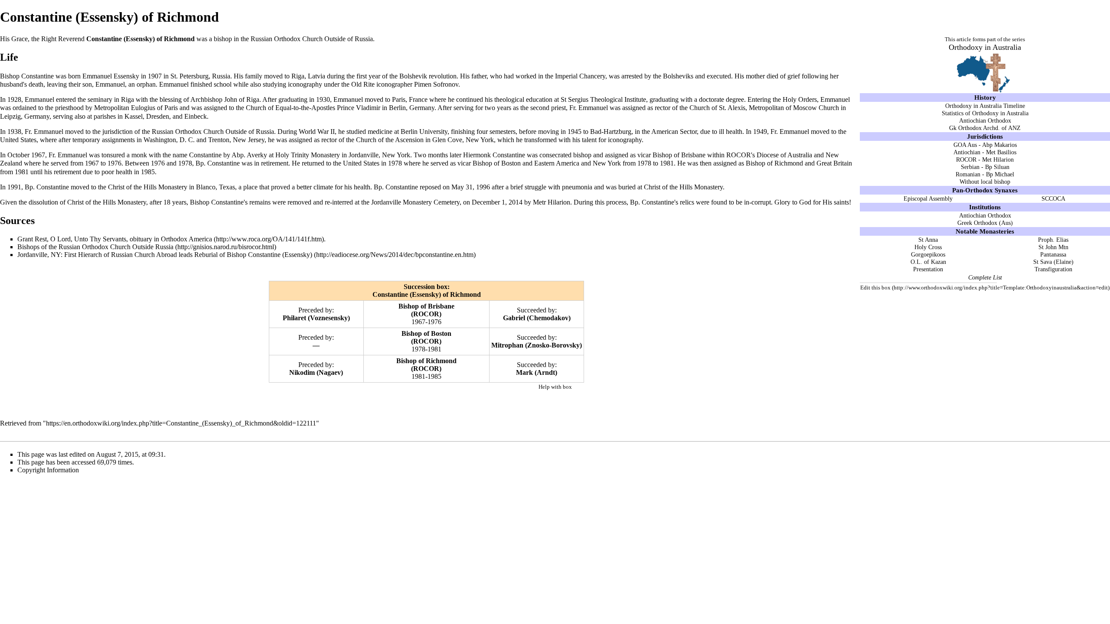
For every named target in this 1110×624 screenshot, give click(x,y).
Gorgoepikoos (928, 254)
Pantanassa (1053, 254)
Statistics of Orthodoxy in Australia (985, 113)
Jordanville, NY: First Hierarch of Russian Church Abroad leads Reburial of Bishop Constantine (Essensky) (164, 254)
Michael (1004, 174)
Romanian (968, 174)
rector (662, 107)
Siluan (1001, 166)
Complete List (985, 277)
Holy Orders (800, 99)
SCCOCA (1053, 198)
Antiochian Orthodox (985, 120)
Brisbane (441, 306)
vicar (644, 155)
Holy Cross (928, 247)
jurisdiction (117, 131)
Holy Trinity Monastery (307, 155)
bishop (223, 38)
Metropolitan (111, 107)
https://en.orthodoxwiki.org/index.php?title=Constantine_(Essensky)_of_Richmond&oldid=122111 (181, 423)
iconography (305, 84)
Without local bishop (985, 181)
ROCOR (966, 159)
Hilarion (1003, 159)
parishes (105, 116)
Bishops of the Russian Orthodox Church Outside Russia (95, 246)
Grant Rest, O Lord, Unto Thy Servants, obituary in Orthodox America (114, 239)
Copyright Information (48, 470)
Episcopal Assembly (928, 198)
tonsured (113, 155)
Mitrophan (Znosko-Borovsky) (536, 345)
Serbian (970, 166)
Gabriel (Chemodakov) (537, 318)
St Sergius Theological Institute (603, 99)
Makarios (1005, 144)
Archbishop (206, 99)
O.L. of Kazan (928, 261)
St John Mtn (1053, 247)
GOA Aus (965, 144)
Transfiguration (1053, 269)
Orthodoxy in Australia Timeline (985, 105)
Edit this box (875, 287)
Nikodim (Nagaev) (316, 372)
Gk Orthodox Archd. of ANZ (985, 127)
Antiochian (966, 152)
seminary (100, 99)
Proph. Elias (1053, 239)
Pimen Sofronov (436, 84)
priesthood (69, 107)
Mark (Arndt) (536, 372)
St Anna (928, 239)
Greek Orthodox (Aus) (985, 222)
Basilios (1006, 152)
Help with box (555, 387)
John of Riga (241, 99)
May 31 (462, 187)
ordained (24, 107)
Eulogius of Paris (154, 107)
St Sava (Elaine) (1053, 261)
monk (139, 155)
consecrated (555, 155)
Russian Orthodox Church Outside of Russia (312, 38)
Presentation (928, 269)
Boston (441, 333)
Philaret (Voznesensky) (316, 318)
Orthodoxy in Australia (985, 47)
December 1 (488, 202)
